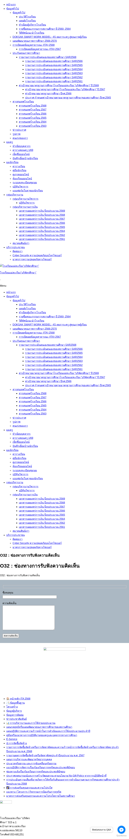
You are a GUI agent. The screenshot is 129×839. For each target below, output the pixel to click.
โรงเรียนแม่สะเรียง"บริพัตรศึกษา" (18, 272)
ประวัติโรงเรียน (27, 16)
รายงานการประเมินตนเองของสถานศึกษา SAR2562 (54, 77)
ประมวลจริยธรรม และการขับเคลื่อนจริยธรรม (31, 763)
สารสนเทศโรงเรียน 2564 (32, 121)
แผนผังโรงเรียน (27, 20)
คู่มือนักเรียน (19, 170)
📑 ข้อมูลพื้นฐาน (15, 702)
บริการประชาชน (15, 247)
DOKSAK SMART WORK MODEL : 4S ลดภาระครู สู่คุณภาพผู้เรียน (50, 37)
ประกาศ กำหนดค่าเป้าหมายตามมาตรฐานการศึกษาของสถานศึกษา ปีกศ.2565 (68, 97)
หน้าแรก (11, 4)
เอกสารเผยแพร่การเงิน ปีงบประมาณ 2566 (42, 223)
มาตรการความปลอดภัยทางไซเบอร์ (32, 259)
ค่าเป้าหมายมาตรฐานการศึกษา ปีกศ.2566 (48, 93)
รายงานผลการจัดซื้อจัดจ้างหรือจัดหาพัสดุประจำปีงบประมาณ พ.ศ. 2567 (45, 755)
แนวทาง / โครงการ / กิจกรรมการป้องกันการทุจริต (33, 791)
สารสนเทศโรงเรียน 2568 (32, 105)
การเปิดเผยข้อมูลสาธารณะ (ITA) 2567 (40, 49)
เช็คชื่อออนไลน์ (21, 154)
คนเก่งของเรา (20, 138)
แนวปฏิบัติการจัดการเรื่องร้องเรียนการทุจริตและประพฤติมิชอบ (40, 767)
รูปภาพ (16, 134)
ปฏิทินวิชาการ (20, 186)
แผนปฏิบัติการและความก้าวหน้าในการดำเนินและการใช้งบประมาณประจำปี (48, 731)
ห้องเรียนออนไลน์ (22, 178)
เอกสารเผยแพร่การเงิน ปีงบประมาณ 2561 (42, 239)
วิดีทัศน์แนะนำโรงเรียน (31, 32)
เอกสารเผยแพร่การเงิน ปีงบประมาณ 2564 (42, 231)
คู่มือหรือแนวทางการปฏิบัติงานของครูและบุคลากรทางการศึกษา (41, 735)
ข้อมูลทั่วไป (12, 8)
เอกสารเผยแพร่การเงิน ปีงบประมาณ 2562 (42, 235)
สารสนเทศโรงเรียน (23, 101)
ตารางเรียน (19, 166)
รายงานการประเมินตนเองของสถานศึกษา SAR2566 (54, 61)
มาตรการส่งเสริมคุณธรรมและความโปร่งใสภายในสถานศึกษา (40, 796)
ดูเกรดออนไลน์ (21, 174)
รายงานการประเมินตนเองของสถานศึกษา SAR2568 (47, 57)
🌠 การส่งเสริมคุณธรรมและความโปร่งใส (29, 787)
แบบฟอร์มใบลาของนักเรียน (28, 190)
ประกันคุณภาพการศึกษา (26, 53)
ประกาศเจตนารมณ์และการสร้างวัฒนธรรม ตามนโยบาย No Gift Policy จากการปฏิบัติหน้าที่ (56, 775)
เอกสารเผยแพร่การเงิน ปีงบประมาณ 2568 (42, 215)
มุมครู (9, 142)
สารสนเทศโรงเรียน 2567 (32, 109)
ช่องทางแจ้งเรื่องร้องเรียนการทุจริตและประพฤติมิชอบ (35, 771)
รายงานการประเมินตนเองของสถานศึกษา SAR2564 (54, 69)
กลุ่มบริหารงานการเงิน (25, 207)
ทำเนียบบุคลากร (22, 146)
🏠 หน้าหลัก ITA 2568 (18, 698)
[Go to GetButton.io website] (121, 836)
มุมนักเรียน (12, 162)
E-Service (11, 739)
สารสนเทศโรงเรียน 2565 (32, 118)
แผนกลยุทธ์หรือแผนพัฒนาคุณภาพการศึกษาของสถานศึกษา (39, 727)
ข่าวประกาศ (19, 130)
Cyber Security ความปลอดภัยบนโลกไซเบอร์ (37, 255)
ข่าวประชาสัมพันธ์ (16, 719)
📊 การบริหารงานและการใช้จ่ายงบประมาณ (30, 723)
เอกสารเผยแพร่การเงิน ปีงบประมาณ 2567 (42, 219)
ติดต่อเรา (17, 251)
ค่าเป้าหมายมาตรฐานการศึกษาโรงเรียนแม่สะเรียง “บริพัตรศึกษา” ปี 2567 (65, 89)
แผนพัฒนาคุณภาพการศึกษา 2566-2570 (35, 41)
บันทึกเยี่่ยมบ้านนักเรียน (25, 158)
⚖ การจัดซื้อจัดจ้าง (16, 743)
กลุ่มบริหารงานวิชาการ (25, 198)
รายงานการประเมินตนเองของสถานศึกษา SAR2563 (54, 73)
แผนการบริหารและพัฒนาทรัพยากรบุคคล (29, 759)
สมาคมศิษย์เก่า (21, 243)
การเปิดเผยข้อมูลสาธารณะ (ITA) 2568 (34, 45)
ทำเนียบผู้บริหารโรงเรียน (32, 24)
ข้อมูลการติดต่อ (15, 715)
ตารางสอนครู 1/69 (23, 150)
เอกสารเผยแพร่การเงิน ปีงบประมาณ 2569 (42, 210)
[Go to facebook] (121, 830)
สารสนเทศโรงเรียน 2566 (32, 113)
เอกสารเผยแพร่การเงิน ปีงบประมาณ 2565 (42, 227)
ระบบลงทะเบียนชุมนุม (25, 182)
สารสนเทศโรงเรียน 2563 (32, 126)
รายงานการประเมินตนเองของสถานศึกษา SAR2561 (54, 81)
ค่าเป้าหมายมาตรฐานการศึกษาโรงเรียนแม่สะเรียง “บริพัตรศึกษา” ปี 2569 (59, 85)
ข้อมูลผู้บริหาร (14, 711)
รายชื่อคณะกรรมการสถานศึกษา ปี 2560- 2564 (45, 29)
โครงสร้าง (12, 706)
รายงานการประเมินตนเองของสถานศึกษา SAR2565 (54, 65)
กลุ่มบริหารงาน (14, 194)
